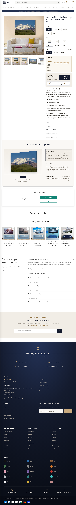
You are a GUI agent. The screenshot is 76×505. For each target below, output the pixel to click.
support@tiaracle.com (14, 389)
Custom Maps (71, 7)
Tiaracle (9, 498)
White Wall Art (13, 14)
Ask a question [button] (48, 201)
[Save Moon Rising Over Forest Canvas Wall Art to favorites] (57, 228)
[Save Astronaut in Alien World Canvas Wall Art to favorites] (27, 228)
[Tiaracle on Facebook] (8, 398)
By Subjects (28, 7)
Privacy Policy (54, 498)
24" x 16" (49, 52)
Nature (5, 449)
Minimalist (54, 443)
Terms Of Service (45, 498)
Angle (22, 177)
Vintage (54, 437)
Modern (54, 434)
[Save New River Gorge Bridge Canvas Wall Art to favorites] (72, 228)
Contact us (4, 270)
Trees (5, 443)
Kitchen (29, 440)
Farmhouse (54, 449)
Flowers (5, 437)
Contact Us (6, 410)
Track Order (6, 413)
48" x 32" (63, 52)
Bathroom (30, 437)
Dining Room (31, 443)
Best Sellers (12, 7)
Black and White (8, 431)
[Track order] (62, 2)
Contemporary (55, 446)
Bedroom (30, 434)
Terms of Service (43, 391)
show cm (70, 49)
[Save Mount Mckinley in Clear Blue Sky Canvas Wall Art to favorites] (70, 17)
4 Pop (48, 33)
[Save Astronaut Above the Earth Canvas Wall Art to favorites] (13, 228)
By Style (51, 7)
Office (29, 446)
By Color (37, 7)
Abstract (54, 431)
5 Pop (54, 33)
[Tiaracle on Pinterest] (15, 398)
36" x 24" (56, 52)
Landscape (6, 440)
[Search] (58, 2)
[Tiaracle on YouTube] (23, 398)
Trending (20, 7)
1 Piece (48, 29)
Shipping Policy (7, 415)
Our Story (41, 379)
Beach (5, 434)
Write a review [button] (48, 197)
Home (4, 7)
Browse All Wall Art (44, 388)
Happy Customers (43, 382)
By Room (44, 7)
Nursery (29, 449)
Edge (28, 177)
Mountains (6, 446)
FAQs (5, 407)
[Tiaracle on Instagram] (12, 398)
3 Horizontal (57, 29)
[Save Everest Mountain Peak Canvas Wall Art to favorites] (42, 228)
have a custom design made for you (40, 325)
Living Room (31, 431)
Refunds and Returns (9, 418)
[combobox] (35, 2)
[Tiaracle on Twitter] (19, 398)
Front (17, 177)
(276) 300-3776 (8, 394)
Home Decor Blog (43, 385)
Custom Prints (60, 7)
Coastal (54, 440)
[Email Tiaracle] (5, 398)
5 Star (65, 29)
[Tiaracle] (8, 2)
